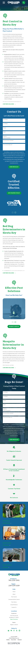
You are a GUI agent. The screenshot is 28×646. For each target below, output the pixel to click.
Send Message (14, 166)
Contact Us (14, 607)
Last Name (5, 123)
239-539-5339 (14, 585)
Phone (4, 127)
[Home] (14, 2)
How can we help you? (7, 144)
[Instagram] (19, 630)
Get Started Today (14, 193)
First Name (5, 119)
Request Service (14, 326)
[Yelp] (16, 630)
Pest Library (14, 602)
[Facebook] (14, 630)
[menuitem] (8, 639)
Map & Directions (14, 619)
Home (14, 591)
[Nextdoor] (11, 630)
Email (4, 132)
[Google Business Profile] (8, 630)
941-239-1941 (14, 580)
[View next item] (15, 212)
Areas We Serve (14, 604)
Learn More (6, 523)
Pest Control (14, 596)
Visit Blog (6, 545)
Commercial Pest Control (14, 599)
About (14, 594)
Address (5, 136)
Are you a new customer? (8, 140)
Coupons (5, 567)
